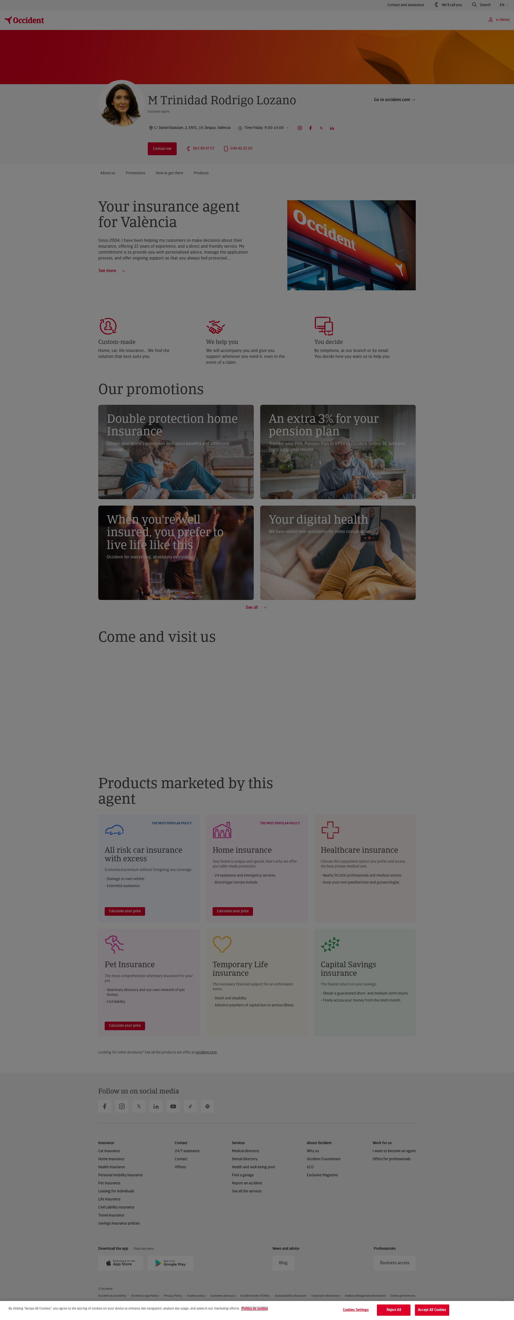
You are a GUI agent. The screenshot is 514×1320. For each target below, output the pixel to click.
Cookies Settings (356, 1310)
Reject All (394, 1310)
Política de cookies (254, 1308)
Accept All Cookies (432, 1310)
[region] (257, 1310)
